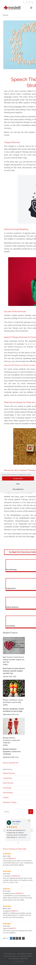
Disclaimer (16, 958)
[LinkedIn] (26, 2)
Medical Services (9, 773)
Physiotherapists (22, 521)
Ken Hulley (16, 822)
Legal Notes (24, 958)
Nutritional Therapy (10, 802)
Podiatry (6, 797)
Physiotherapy (8, 793)
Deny (18, 484)
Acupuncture (7, 778)
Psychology (7, 788)
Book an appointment (10, 763)
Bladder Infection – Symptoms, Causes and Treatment (11, 740)
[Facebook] (23, 2)
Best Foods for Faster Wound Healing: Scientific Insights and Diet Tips (13, 659)
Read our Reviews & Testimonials (14, 849)
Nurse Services (8, 783)
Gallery (5, 664)
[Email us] (32, 2)
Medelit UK (12, 858)
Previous (5, 15)
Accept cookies (18, 478)
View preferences (18, 489)
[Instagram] (29, 2)
